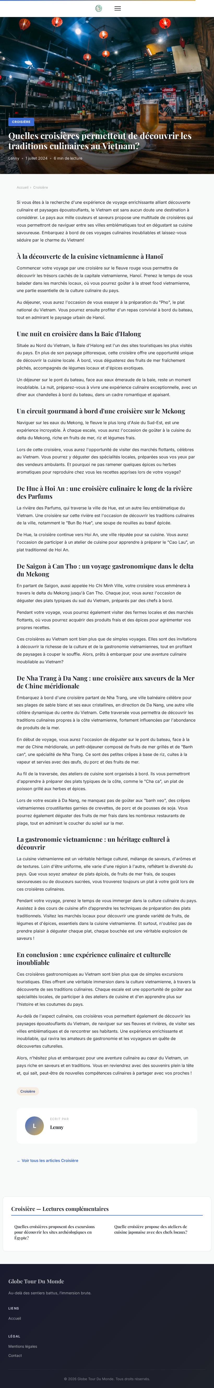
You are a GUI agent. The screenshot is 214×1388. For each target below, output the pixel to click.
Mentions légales (22, 1346)
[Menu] (117, 8)
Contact (15, 1355)
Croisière (21, 122)
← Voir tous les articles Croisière (47, 1160)
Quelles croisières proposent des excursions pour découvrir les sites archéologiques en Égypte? (54, 1232)
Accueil (22, 187)
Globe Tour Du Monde (36, 1281)
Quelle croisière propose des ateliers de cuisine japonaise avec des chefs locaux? (150, 1229)
